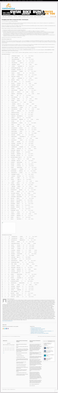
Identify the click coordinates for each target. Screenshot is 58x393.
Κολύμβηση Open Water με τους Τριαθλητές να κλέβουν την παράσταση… (48, 344)
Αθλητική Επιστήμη (9, 0)
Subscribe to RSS (52, 16)
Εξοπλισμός (19, 0)
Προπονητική (14, 0)
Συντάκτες (34, 0)
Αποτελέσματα (15, 21)
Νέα (5, 0)
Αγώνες (27, 0)
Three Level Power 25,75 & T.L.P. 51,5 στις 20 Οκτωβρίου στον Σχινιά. (11, 336)
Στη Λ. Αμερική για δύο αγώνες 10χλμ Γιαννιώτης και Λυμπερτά (49, 351)
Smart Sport (23, 0)
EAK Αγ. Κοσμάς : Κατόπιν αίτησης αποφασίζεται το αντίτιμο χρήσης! (47, 336)
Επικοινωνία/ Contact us (40, 0)
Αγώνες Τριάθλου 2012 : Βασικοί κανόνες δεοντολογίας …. (49, 359)
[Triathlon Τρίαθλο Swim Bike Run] (8, 9)
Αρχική (3, 0)
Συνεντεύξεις (31, 0)
